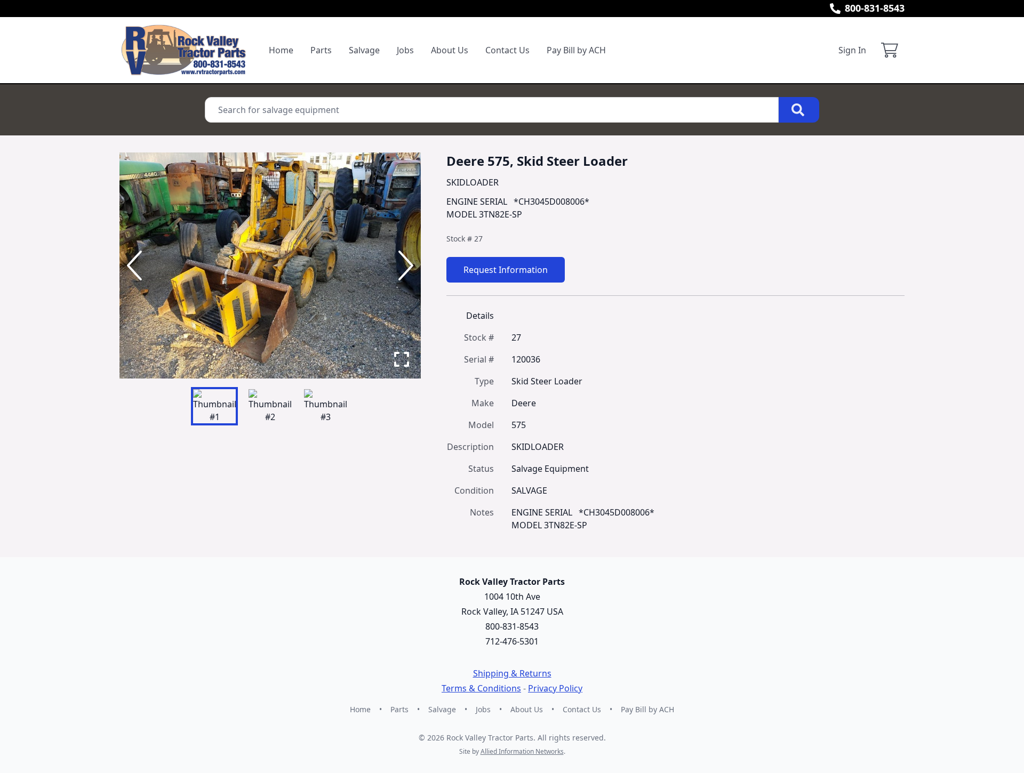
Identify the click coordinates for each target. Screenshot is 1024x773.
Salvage (364, 50)
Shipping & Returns (512, 673)
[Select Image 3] (325, 406)
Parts (321, 50)
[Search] (799, 110)
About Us (449, 50)
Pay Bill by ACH (576, 50)
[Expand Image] (401, 359)
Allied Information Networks (522, 751)
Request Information (505, 270)
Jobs (405, 50)
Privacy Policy (555, 688)
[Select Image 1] (214, 406)
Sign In (852, 50)
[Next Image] (404, 265)
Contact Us (507, 50)
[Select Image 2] (269, 406)
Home (281, 50)
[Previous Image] (136, 265)
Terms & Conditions (481, 688)
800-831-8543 (875, 8)
